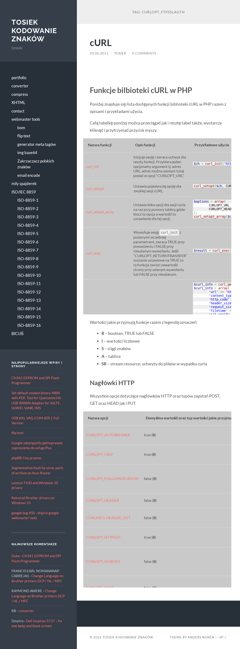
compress (19, 94)
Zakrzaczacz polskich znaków (35, 164)
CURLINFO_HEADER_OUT (108, 517)
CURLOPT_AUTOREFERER (108, 435)
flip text (23, 135)
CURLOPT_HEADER (102, 500)
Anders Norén (201, 637)
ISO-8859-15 (29, 316)
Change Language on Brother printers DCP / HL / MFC (38, 596)
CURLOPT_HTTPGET (103, 537)
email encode (28, 175)
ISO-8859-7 (27, 250)
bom (21, 127)
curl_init (92, 166)
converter (20, 85)
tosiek (120, 53)
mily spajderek (24, 183)
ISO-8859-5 (27, 233)
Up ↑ (223, 637)
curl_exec (93, 253)
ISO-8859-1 (27, 200)
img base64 (27, 152)
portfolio (18, 77)
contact (17, 110)
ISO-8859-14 (29, 308)
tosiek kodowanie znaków (34, 30)
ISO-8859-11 (29, 283)
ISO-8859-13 (29, 300)
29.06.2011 (99, 53)
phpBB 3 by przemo (26, 458)
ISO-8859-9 (27, 266)
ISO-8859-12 (29, 292)
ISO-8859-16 (29, 325)
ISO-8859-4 (27, 225)
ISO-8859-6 (27, 242)
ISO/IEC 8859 (23, 191)
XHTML (18, 102)
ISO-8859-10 (29, 275)
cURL (101, 42)
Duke (15, 556)
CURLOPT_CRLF (99, 454)
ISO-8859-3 (27, 216)
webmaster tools (25, 119)
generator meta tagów (36, 144)
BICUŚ (17, 333)
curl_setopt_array (100, 211)
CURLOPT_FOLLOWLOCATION (112, 478)
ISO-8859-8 (27, 258)
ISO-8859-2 (27, 208)
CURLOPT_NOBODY (103, 561)
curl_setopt (95, 188)
